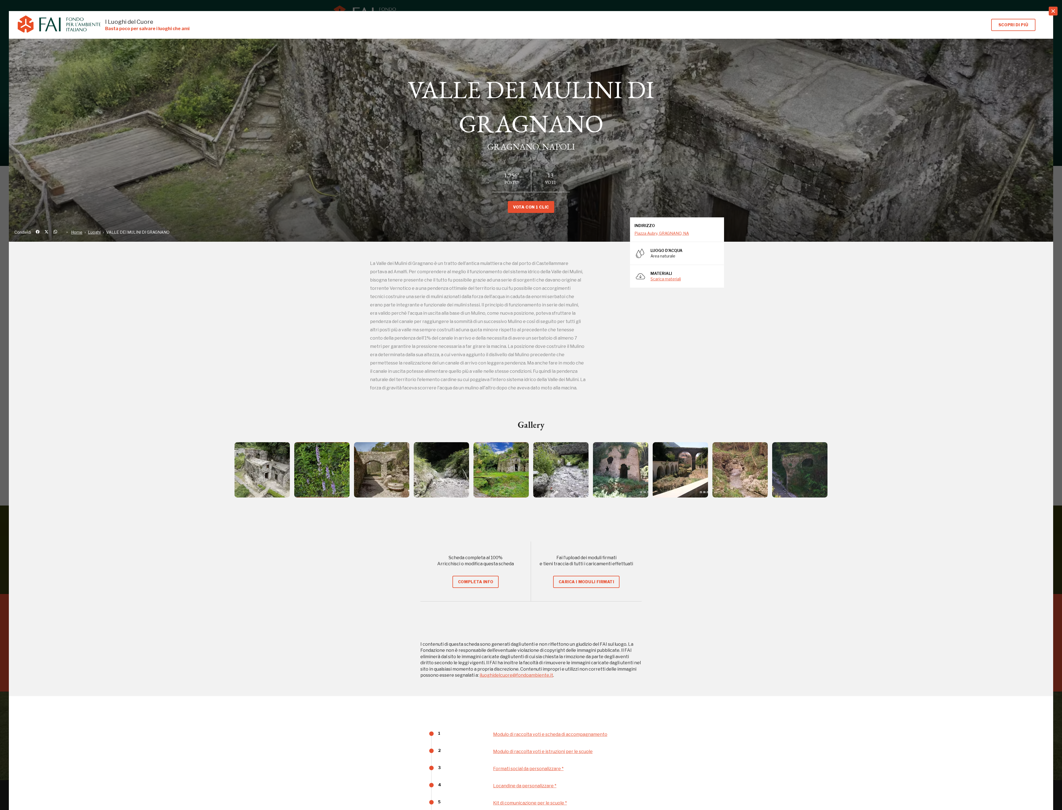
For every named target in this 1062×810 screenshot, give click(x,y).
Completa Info (475, 581)
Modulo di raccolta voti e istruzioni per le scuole (543, 751)
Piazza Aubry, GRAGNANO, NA (661, 233)
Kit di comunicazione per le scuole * (530, 803)
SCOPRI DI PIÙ (1013, 24)
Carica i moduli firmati (586, 581)
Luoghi (94, 232)
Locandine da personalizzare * (524, 785)
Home (76, 232)
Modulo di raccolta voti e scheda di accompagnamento (550, 734)
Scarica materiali (665, 279)
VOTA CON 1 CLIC (531, 207)
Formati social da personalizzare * (528, 768)
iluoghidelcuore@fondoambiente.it (516, 675)
